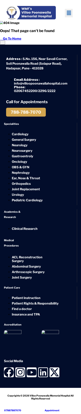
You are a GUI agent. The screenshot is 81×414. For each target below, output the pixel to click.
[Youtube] (32, 372)
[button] (69, 13)
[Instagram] (20, 372)
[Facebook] (9, 372)
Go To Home (11, 38)
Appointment (51, 410)
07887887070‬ (12, 410)
